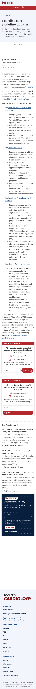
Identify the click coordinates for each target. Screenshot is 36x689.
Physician (6, 651)
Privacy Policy (10, 523)
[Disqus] (18, 563)
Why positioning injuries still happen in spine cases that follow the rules (18, 350)
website (30, 87)
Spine (5, 636)
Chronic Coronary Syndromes (19, 264)
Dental (5, 640)
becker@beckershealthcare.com (14, 614)
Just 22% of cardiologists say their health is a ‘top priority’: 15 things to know (18, 430)
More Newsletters (11, 531)
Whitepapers (7, 664)
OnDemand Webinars (10, 675)
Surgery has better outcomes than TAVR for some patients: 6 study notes (18, 473)
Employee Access (25, 686)
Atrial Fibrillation (15, 148)
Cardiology (6, 15)
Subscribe (16, 8)
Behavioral (7, 647)
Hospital (6, 628)
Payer (5, 644)
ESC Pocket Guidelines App (17, 99)
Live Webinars (8, 672)
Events (5, 660)
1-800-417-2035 (8, 610)
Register (26, 370)
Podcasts (6, 668)
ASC (4, 632)
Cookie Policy (23, 684)
